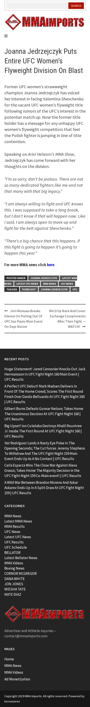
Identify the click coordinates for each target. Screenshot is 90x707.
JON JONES (13, 584)
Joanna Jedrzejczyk (43, 278)
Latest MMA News (18, 521)
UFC (75, 289)
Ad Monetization (17, 679)
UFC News (67, 283)
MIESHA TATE (15, 589)
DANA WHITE (14, 578)
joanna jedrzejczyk (54, 289)
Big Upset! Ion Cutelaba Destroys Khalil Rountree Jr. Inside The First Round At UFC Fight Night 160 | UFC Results (43, 431)
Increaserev (12, 701)
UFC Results (14, 542)
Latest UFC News (27, 283)
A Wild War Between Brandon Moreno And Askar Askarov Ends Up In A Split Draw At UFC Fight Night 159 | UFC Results (44, 487)
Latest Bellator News (20, 557)
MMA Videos (13, 563)
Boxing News (14, 568)
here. (51, 264)
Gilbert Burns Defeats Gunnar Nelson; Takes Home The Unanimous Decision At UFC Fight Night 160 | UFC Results (43, 413)
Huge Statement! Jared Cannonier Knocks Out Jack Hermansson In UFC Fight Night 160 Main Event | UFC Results (44, 374)
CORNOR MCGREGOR (20, 573)
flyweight (29, 289)
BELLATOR (12, 552)
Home (9, 659)
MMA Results (14, 526)
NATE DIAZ (12, 594)
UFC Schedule (15, 547)
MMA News (49, 283)
